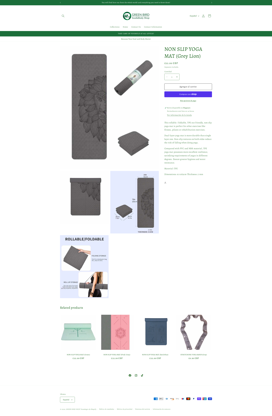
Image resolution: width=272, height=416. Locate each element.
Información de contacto (161, 409)
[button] (63, 16)
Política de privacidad (124, 409)
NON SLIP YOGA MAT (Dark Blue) (155, 354)
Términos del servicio (142, 409)
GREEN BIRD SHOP (73, 409)
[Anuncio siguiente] (211, 2)
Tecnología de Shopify (88, 409)
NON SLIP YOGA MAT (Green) (78, 354)
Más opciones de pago (188, 100)
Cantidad (168, 71)
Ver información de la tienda (179, 115)
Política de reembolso (106, 409)
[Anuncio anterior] (60, 2)
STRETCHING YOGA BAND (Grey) (193, 354)
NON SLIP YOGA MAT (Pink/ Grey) (116, 354)
